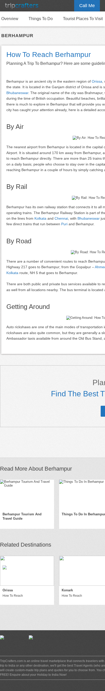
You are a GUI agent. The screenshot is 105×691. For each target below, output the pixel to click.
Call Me (87, 5)
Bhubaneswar (17, 93)
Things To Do (41, 19)
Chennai (61, 218)
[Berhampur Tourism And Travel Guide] (27, 495)
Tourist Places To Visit (83, 19)
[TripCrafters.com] (21, 5)
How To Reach (13, 595)
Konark (67, 590)
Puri (64, 224)
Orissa (97, 81)
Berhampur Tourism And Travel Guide (22, 516)
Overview (9, 19)
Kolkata (40, 218)
